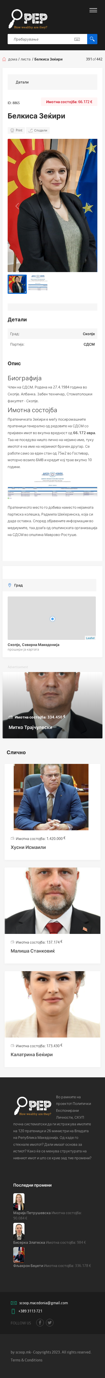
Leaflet (90, 638)
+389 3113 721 (30, 1311)
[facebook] (40, 1322)
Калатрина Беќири (32, 1054)
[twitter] (50, 1322)
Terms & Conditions (26, 1360)
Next (88, 205)
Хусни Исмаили (28, 847)
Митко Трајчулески (30, 727)
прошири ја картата (23, 649)
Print (19, 130)
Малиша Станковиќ (33, 951)
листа (26, 59)
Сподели (40, 130)
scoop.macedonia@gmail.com (43, 1303)
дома (12, 59)
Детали (22, 82)
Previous (16, 205)
